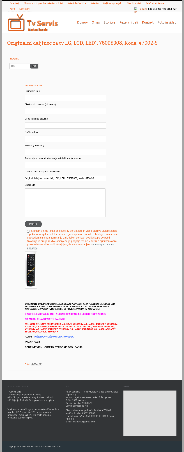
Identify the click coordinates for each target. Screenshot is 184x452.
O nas (96, 22)
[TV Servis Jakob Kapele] (33, 23)
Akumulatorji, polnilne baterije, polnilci (43, 3)
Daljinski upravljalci (112, 3)
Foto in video (167, 22)
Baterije (95, 3)
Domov (82, 22)
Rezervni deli (128, 22)
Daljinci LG (36, 364)
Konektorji (24, 9)
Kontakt (148, 22)
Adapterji (14, 3)
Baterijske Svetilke (77, 3)
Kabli (12, 9)
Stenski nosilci (134, 3)
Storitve (109, 22)
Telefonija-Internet (155, 3)
